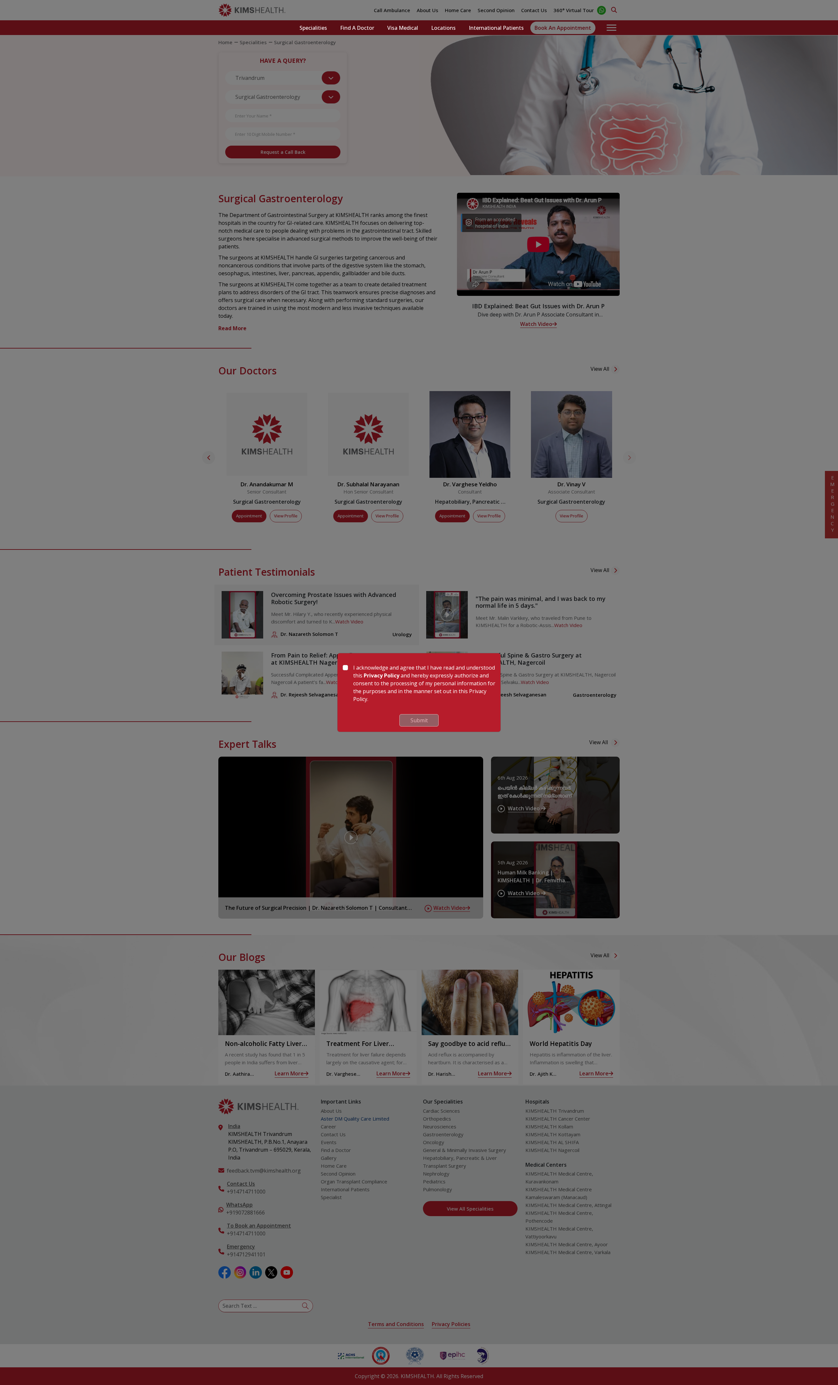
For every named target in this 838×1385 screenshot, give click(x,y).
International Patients (496, 27)
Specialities (313, 27)
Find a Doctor (357, 27)
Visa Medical (402, 27)
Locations (443, 27)
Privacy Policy (381, 675)
